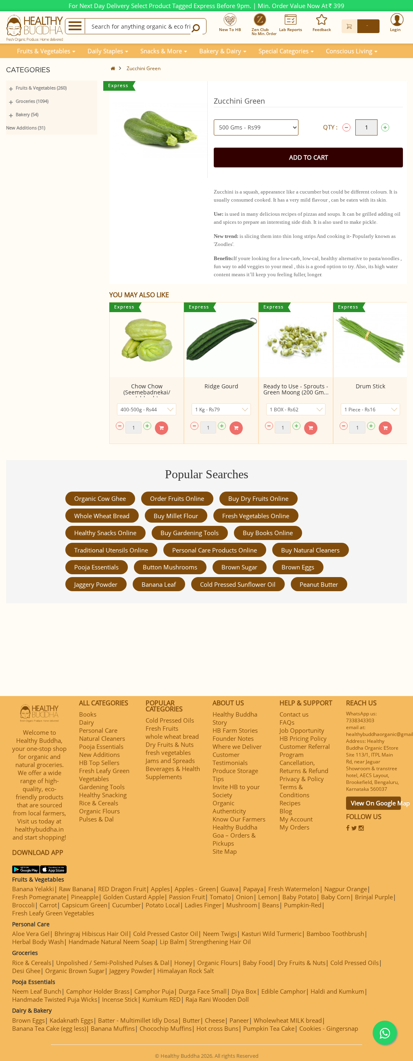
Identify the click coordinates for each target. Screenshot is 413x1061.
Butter (191, 1020)
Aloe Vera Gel (31, 934)
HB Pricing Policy (303, 738)
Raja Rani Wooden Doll (217, 999)
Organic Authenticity (229, 807)
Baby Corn (335, 897)
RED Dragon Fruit (122, 889)
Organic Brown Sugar (74, 971)
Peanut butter (319, 584)
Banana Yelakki (33, 889)
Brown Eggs (298, 567)
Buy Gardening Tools (190, 533)
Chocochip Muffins (166, 1028)
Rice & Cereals (98, 803)
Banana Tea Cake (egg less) (49, 1028)
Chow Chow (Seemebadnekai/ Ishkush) (146, 392)
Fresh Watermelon (293, 889)
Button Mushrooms (170, 567)
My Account (296, 819)
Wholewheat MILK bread (288, 1020)
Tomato (220, 897)
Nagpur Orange (345, 889)
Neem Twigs (220, 934)
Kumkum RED (161, 999)
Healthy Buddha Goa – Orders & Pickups (235, 835)
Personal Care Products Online (214, 550)
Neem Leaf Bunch (36, 991)
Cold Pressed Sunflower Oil (237, 584)
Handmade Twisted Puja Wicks (54, 999)
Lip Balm (172, 942)
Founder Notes (233, 738)
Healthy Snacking (103, 795)
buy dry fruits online (258, 498)
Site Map (225, 851)
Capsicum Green (84, 905)
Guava (229, 889)
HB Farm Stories (235, 730)
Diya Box (244, 991)
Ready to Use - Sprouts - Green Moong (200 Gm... (296, 389)
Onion (244, 897)
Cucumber (126, 905)
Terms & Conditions (294, 791)
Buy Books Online (268, 533)
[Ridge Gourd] (221, 339)
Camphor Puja (154, 991)
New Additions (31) (25, 128)
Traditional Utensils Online (111, 550)
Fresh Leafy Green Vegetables (104, 775)
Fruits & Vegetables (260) (41, 88)
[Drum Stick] (370, 339)
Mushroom (241, 905)
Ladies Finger (203, 905)
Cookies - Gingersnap (328, 1028)
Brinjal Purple (374, 897)
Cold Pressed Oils (170, 720)
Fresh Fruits (162, 728)
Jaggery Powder (95, 584)
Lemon (267, 897)
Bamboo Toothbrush (335, 934)
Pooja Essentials (96, 567)
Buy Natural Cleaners (310, 550)
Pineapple (84, 897)
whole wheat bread (101, 516)
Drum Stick (370, 386)
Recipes (290, 803)
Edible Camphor (283, 991)
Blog (286, 811)
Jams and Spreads (170, 761)
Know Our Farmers (239, 819)
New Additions (99, 754)
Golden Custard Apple (133, 897)
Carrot (48, 905)
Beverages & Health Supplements (173, 773)
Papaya (253, 889)
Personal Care (98, 730)
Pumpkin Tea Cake (268, 1028)
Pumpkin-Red (302, 905)
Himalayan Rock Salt (185, 971)
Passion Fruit (187, 897)
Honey (183, 963)
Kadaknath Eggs (71, 1020)
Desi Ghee (26, 971)
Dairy (86, 722)
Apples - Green (195, 889)
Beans (270, 905)
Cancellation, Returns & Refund (304, 767)
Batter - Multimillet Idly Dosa (138, 1020)
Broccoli (23, 905)
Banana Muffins (113, 1028)
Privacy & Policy (302, 779)
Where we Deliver (237, 746)
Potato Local (163, 905)
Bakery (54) (27, 114)
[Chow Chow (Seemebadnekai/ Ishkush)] (147, 339)
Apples (160, 889)
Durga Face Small (203, 991)
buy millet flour (176, 516)
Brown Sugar (239, 567)
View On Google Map (376, 803)
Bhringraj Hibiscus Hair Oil (91, 934)
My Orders (294, 827)
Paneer (239, 1020)
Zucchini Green (144, 68)
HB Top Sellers (99, 763)
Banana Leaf (159, 584)
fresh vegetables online (255, 516)
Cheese (215, 1020)
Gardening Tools (102, 787)
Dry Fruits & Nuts (170, 744)
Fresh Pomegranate (39, 897)
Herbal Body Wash (38, 942)
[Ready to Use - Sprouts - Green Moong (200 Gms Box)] (296, 339)
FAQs (287, 722)
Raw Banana (76, 889)
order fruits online (177, 498)
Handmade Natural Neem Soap (112, 942)
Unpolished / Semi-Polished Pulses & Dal (112, 963)
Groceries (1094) (32, 101)
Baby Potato (299, 897)
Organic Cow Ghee (100, 498)
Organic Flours (99, 811)
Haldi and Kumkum (337, 991)
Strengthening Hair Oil (220, 942)
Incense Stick (120, 999)
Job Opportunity (302, 730)
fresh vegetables (168, 752)
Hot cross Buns (217, 1028)
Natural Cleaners (102, 738)
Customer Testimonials (230, 758)
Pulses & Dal (96, 819)
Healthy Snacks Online (105, 533)
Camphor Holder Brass (97, 991)
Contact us (294, 714)
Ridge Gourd (221, 386)
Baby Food (258, 963)
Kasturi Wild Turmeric (272, 934)
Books (87, 714)
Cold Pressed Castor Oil (165, 934)
